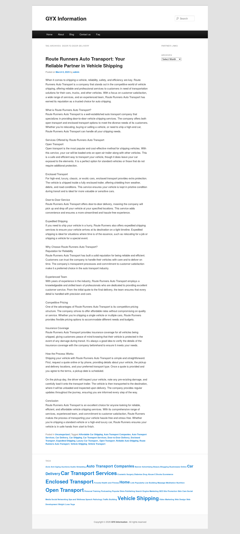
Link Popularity (137, 482)
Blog (71, 34)
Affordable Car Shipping (91, 434)
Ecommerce (168, 474)
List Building (151, 482)
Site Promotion (170, 491)
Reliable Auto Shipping (127, 440)
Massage (161, 482)
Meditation (171, 482)
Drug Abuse (148, 474)
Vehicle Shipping (79, 443)
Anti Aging (56, 466)
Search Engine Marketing (147, 491)
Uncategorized (62, 434)
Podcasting (106, 491)
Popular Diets (118, 491)
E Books (158, 474)
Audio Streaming (78, 466)
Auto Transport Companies (117, 434)
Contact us (85, 34)
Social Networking (59, 499)
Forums (97, 482)
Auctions (65, 466)
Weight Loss (64, 504)
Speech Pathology (94, 499)
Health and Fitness (110, 482)
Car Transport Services (94, 437)
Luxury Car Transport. (87, 440)
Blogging (164, 466)
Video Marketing (166, 499)
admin (76, 72)
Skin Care (182, 491)
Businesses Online (178, 466)
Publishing (130, 491)
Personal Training (92, 491)
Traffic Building (110, 499)
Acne (48, 466)
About (61, 34)
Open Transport (107, 440)
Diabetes (138, 474)
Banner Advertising (144, 466)
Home (49, 34)
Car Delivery (62, 437)
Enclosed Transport (69, 481)
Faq (98, 34)
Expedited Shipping (65, 440)
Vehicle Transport (96, 443)
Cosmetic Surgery (125, 474)
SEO (161, 491)
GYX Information (66, 18)
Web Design (180, 499)
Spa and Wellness (77, 499)
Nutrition (180, 482)
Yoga (72, 504)
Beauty (156, 466)
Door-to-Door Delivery (119, 437)
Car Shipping (75, 437)
